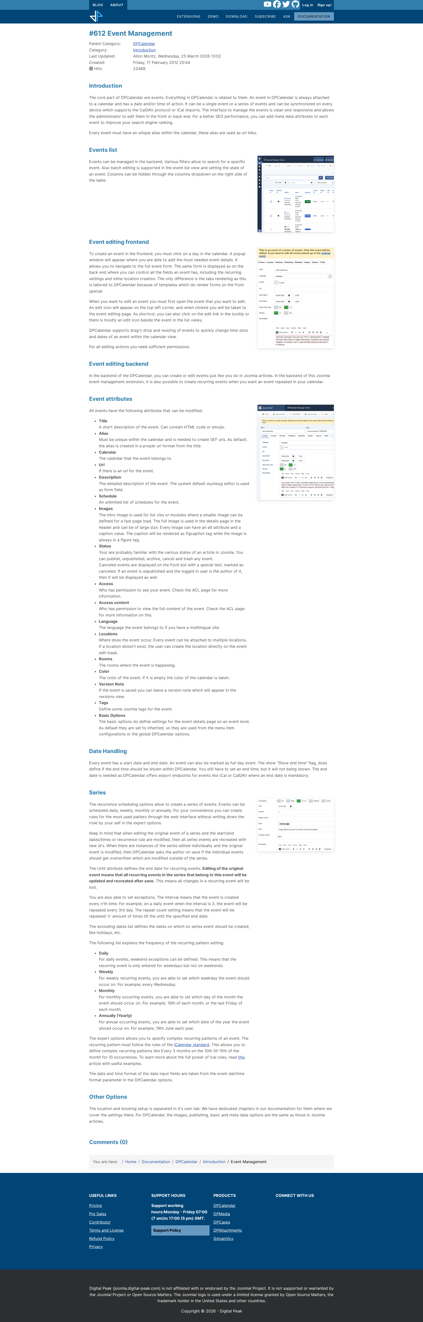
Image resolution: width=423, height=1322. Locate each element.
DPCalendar (144, 43)
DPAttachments (227, 1230)
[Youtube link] (267, 5)
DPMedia (221, 1213)
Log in (307, 5)
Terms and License (106, 1230)
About (117, 5)
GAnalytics (223, 1238)
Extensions (188, 16)
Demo (213, 16)
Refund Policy (102, 1238)
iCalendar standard (191, 1044)
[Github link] (295, 5)
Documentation (314, 16)
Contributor (100, 1222)
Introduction (144, 49)
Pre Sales (97, 1213)
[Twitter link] (286, 5)
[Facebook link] (277, 5)
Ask (287, 16)
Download (236, 16)
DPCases (221, 1222)
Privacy (96, 1246)
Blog (98, 5)
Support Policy (167, 1230)
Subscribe (265, 16)
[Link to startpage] (96, 17)
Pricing (95, 1205)
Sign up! (324, 5)
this (241, 1057)
